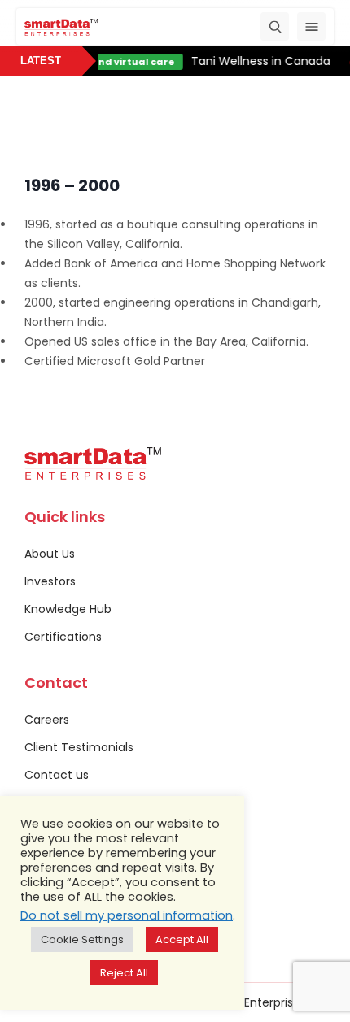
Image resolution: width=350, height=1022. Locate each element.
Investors (50, 581)
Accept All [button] (181, 939)
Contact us (56, 775)
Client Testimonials (78, 747)
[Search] (274, 26)
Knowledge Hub (68, 609)
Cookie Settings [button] (82, 939)
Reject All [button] (124, 973)
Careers (46, 719)
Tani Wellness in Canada (259, 61)
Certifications (63, 636)
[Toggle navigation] (311, 26)
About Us (49, 554)
